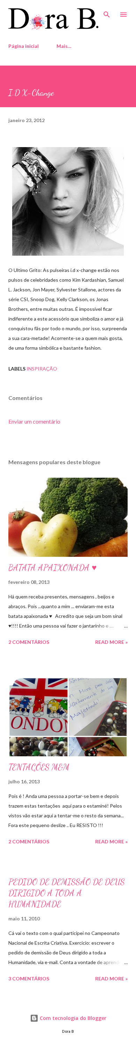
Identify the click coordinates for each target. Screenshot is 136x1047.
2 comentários (28, 642)
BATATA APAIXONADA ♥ (52, 568)
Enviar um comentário (34, 421)
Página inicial (23, 46)
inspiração (42, 369)
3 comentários (28, 978)
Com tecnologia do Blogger (72, 1018)
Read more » (111, 642)
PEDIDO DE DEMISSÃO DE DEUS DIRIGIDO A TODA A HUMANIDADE (66, 893)
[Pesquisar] (107, 12)
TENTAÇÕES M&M (38, 767)
